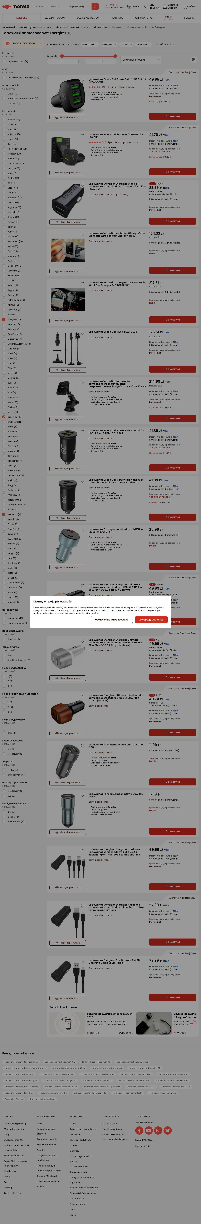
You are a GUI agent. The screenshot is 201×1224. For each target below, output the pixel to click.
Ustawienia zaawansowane (111, 619)
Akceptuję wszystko (151, 619)
